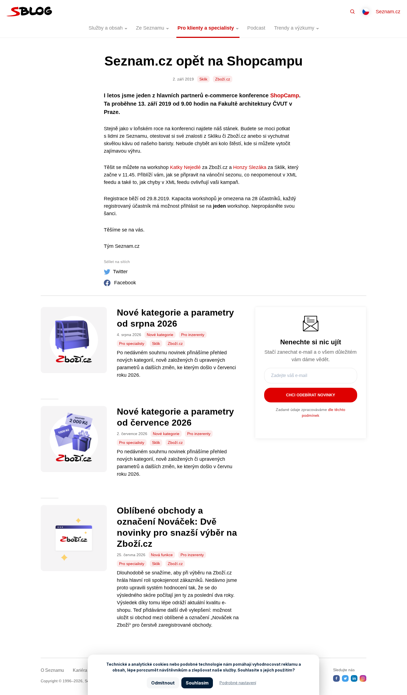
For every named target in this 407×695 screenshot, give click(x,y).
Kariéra (80, 670)
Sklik (203, 79)
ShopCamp (284, 95)
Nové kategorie (160, 334)
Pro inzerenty (192, 334)
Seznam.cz (388, 11)
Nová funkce (162, 555)
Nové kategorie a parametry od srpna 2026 (175, 318)
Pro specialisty (131, 343)
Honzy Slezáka (249, 167)
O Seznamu (52, 670)
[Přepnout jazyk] (365, 11)
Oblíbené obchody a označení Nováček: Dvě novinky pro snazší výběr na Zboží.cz (177, 527)
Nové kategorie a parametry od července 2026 (175, 417)
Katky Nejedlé (185, 167)
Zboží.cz (222, 79)
